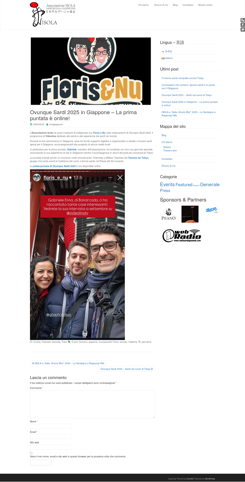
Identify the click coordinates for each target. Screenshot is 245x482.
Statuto (167, 147)
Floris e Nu (99, 132)
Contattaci (167, 158)
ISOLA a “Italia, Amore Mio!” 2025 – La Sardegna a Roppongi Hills (69, 363)
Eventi (75, 341)
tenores (123, 341)
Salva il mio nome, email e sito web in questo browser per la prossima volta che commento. (78, 456)
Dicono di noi (168, 165)
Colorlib (189, 478)
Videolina (132, 341)
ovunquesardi (105, 341)
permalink (146, 341)
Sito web (34, 442)
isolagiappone (55, 124)
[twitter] (242, 29)
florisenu (83, 341)
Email (33, 432)
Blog (164, 135)
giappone (93, 341)
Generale (56, 341)
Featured (46, 341)
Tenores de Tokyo (138, 157)
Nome (34, 421)
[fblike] (242, 19)
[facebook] (242, 24)
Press (64, 341)
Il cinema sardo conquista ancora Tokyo (183, 78)
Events (37, 341)
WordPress (210, 478)
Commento (36, 388)
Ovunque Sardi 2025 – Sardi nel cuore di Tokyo (125, 368)
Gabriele (72, 149)
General (196, 185)
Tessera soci (170, 150)
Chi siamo (167, 142)
